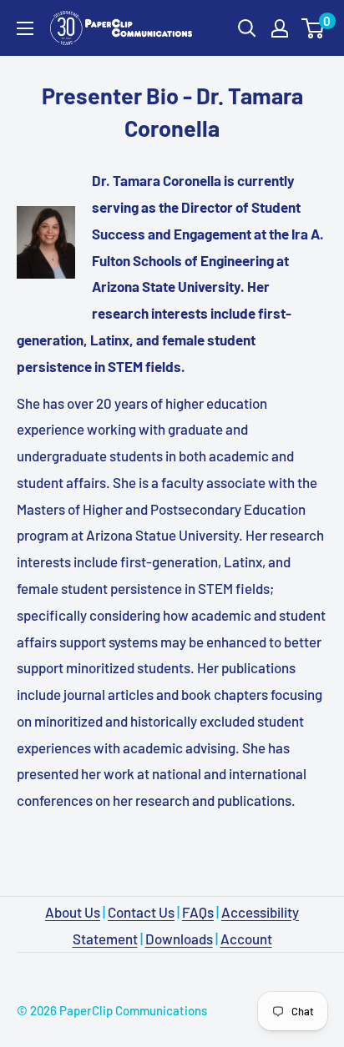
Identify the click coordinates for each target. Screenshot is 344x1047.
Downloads (179, 938)
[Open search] (247, 28)
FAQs (198, 912)
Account (246, 938)
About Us (72, 912)
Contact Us (141, 912)
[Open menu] (25, 28)
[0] (313, 28)
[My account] (279, 28)
